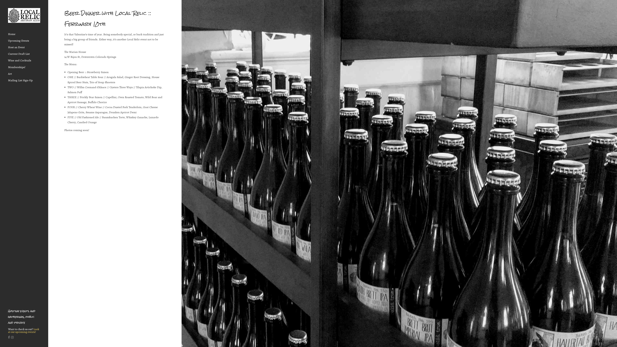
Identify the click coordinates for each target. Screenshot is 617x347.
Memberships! (16, 67)
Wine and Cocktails (19, 60)
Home (11, 34)
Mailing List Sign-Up (20, 80)
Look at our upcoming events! (23, 330)
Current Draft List (19, 54)
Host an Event (16, 47)
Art (10, 74)
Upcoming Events (18, 41)
